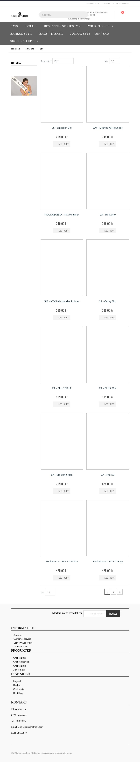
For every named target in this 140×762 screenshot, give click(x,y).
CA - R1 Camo (108, 214)
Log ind (105, 3)
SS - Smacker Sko (62, 127)
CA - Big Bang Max (62, 474)
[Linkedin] (126, 753)
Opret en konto (120, 3)
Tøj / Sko (29, 49)
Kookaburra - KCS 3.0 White (62, 561)
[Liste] (127, 61)
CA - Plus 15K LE (62, 388)
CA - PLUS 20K (107, 388)
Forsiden (15, 48)
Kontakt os (93, 3)
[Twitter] (119, 753)
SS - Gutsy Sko (107, 301)
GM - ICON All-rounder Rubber (62, 301)
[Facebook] (113, 753)
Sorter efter (46, 61)
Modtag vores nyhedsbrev (67, 613)
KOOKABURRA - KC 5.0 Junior (61, 214)
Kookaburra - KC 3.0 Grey (108, 561)
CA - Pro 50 (107, 474)
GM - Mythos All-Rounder (108, 127)
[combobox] (63, 14)
